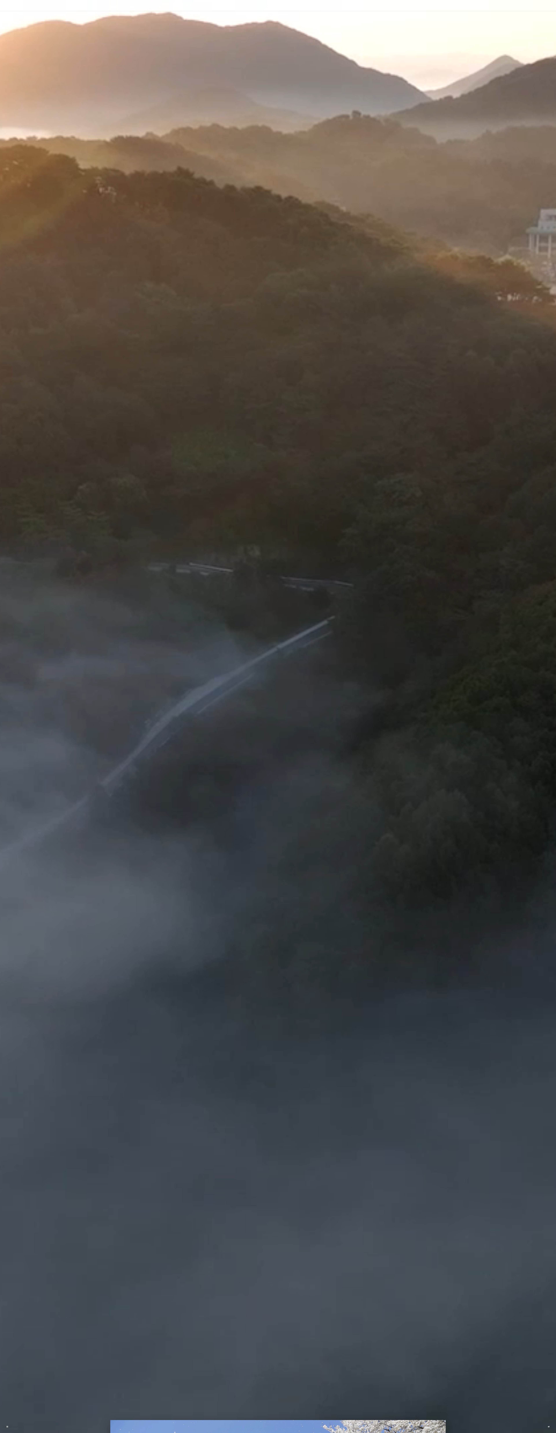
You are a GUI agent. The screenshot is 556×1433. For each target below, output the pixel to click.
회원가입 (375, 5)
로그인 (363, 5)
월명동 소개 (238, 5)
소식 (324, 5)
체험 (295, 5)
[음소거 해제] (549, 1426)
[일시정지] (7, 1426)
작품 (266, 5)
